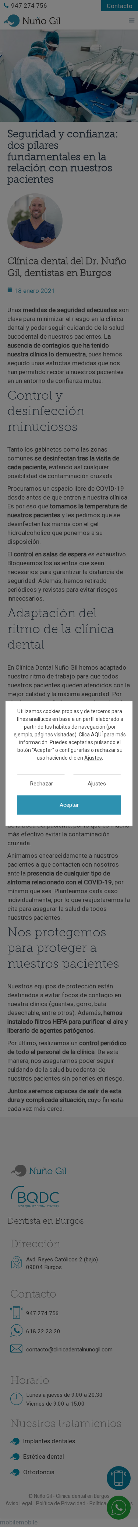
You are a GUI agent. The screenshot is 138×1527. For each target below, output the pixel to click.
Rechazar (41, 783)
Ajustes (93, 758)
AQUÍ (97, 734)
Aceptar (69, 805)
